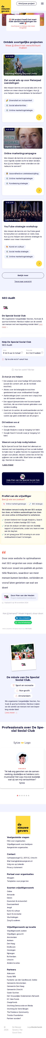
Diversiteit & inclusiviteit (17, 901)
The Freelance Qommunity (18, 1012)
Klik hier (31, 370)
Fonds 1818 (11, 976)
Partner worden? (14, 1018)
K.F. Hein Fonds (13, 999)
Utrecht (10, 959)
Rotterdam (11, 956)
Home (4, 629)
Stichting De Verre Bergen (17, 1009)
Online (9, 891)
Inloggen (10, 878)
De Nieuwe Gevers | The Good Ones (17, 1030)
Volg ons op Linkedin (15, 864)
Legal (29, 1027)
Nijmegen (11, 953)
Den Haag (11, 943)
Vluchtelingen (12, 917)
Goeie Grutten (13, 992)
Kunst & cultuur (13, 911)
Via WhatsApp (24, 622)
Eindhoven (11, 947)
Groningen (11, 950)
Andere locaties (13, 963)
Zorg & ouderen (13, 920)
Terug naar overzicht (23, 281)
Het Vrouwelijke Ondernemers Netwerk (23, 996)
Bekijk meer (23, 275)
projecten (9, 629)
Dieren (9, 898)
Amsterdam (12, 937)
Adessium (11, 973)
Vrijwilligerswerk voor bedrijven (20, 844)
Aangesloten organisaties (17, 847)
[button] (43, 768)
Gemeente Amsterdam (16, 983)
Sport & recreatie (14, 914)
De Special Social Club (18, 629)
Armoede (11, 894)
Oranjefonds (12, 1002)
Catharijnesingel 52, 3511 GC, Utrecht (22, 858)
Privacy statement (14, 867)
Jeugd (9, 907)
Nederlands (37, 1027)
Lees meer (10, 712)
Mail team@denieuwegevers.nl (19, 861)
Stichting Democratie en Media (20, 1005)
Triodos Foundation (15, 1015)
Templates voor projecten (18, 881)
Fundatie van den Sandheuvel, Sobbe (22, 980)
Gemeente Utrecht (15, 989)
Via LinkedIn (24, 618)
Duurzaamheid (13, 904)
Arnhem (10, 940)
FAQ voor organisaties (16, 841)
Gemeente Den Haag (15, 986)
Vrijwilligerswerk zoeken (17, 931)
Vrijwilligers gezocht (15, 934)
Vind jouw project (26, 3)
